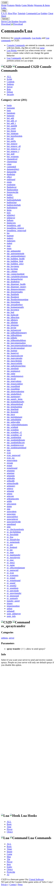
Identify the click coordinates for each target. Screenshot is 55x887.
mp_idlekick (12, 320)
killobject (11, 215)
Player (9, 829)
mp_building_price (15, 264)
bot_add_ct (12, 120)
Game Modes (27, 5)
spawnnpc (11, 514)
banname (11, 108)
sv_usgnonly (12, 598)
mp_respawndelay (15, 384)
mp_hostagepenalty (15, 307)
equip (9, 182)
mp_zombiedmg (14, 437)
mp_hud (10, 312)
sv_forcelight (12, 534)
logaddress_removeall (16, 230)
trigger (10, 603)
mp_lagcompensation (16, 343)
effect (9, 177)
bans (9, 110)
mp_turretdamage (14, 417)
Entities (44, 13)
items (9, 210)
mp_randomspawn (15, 376)
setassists (11, 476)
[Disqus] (27, 701)
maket (9, 243)
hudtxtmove (12, 207)
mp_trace (11, 414)
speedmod (11, 524)
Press (20, 884)
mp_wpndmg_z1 (14, 432)
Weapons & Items (42, 5)
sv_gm (10, 544)
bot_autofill (12, 126)
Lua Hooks (12, 50)
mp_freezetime (13, 302)
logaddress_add (14, 225)
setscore (10, 496)
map (9, 246)
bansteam (11, 113)
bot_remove (12, 143)
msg (8, 450)
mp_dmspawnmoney (16, 289)
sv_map (10, 552)
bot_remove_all (14, 146)
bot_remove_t (13, 151)
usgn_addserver (14, 613)
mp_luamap (12, 350)
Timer (9, 849)
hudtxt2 (10, 197)
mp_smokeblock (14, 394)
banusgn (10, 115)
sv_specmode (13, 590)
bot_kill (10, 138)
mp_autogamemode (15, 253)
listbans (10, 220)
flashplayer (11, 187)
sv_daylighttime (14, 532)
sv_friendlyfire (13, 539)
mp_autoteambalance (16, 256)
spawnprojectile (14, 521)
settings (4, 638)
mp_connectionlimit (15, 274)
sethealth (11, 481)
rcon (9, 453)
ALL (9, 76)
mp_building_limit (15, 261)
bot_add (10, 118)
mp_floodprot (13, 297)
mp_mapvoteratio (14, 358)
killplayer (11, 218)
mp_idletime (12, 322)
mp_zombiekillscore (16, 442)
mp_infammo (13, 325)
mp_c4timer (12, 271)
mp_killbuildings (14, 335)
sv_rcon (10, 573)
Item (9, 864)
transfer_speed (13, 601)
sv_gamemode (13, 542)
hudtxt (9, 195)
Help (4, 11)
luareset (10, 235)
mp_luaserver (13, 353)
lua (8, 233)
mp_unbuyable (13, 422)
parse (42, 48)
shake (9, 506)
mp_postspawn (13, 371)
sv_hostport (12, 547)
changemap (12, 161)
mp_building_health (16, 258)
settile (9, 501)
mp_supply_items (14, 399)
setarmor (10, 473)
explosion (11, 184)
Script (9, 79)
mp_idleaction (13, 317)
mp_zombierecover (15, 445)
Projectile (11, 872)
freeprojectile (12, 192)
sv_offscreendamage (16, 567)
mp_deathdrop (13, 281)
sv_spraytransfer (14, 593)
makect (10, 238)
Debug (10, 92)
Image (9, 851)
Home (4, 5)
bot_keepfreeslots (14, 136)
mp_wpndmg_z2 (14, 435)
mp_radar (11, 373)
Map (9, 856)
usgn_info (11, 616)
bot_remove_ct (13, 149)
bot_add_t (11, 123)
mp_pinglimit (13, 368)
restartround (12, 468)
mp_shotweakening (15, 391)
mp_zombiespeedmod (16, 447)
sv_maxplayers (13, 557)
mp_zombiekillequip (16, 440)
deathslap (11, 174)
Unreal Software (36, 879)
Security (22, 21)
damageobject (13, 169)
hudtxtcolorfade (14, 205)
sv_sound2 (11, 585)
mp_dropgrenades (15, 292)
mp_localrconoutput (16, 348)
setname (10, 491)
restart (9, 465)
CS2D (4, 3)
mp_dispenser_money (16, 286)
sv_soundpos (12, 588)
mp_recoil (11, 378)
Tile (8, 859)
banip (9, 105)
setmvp (10, 488)
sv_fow (10, 537)
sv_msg (10, 560)
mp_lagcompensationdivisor (19, 345)
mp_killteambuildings (16, 340)
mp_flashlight (13, 294)
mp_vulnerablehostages (17, 424)
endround (11, 179)
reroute (10, 463)
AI (8, 874)
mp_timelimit (12, 409)
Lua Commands (14, 58)
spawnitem (11, 511)
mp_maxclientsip (14, 361)
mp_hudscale (12, 315)
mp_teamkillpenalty (15, 401)
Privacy (4, 884)
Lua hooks (36, 38)
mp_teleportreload (15, 404)
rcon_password (13, 455)
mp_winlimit (12, 427)
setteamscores (13, 498)
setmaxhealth (12, 483)
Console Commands (16, 45)
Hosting (14, 21)
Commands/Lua (33, 13)
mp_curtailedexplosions (17, 276)
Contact (12, 884)
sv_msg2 (11, 562)
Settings (10, 84)
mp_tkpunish (12, 412)
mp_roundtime (13, 389)
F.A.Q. (4, 13)
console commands (22, 38)
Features (11, 5)
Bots (9, 89)
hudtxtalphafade (14, 200)
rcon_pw (11, 458)
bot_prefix (11, 141)
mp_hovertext (13, 309)
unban (9, 608)
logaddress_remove (15, 228)
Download (6, 24)
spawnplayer (12, 519)
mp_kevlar (11, 327)
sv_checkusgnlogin (15, 529)
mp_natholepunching (16, 366)
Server (10, 87)
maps (9, 248)
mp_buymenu (13, 266)
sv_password (12, 570)
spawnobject (12, 516)
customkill (11, 166)
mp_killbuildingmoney (17, 332)
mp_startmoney (13, 396)
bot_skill (10, 154)
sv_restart (11, 578)
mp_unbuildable (14, 419)
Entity (9, 867)
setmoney (11, 486)
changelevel (12, 159)
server (11, 638)
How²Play (12, 13)
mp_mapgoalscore (15, 355)
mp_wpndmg (13, 430)
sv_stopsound (13, 596)
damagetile (11, 172)
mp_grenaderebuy (15, 304)
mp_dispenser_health (16, 284)
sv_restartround (13, 580)
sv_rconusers (12, 575)
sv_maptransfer (13, 555)
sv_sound (11, 583)
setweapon (11, 504)
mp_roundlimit (13, 386)
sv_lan (10, 550)
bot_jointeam (12, 133)
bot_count (11, 128)
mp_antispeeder (14, 251)
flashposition (12, 189)
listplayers (11, 223)
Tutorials (21, 13)
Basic (9, 824)
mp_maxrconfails (14, 363)
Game (9, 854)
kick (9, 212)
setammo (11, 470)
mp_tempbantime (14, 407)
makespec (11, 241)
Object (10, 832)
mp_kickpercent (14, 330)
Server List (6, 21)
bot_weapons (13, 156)
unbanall (10, 611)
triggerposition (13, 606)
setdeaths (11, 478)
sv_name (11, 565)
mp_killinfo (12, 338)
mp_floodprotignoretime (17, 299)
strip (9, 527)
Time (9, 827)
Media (18, 5)
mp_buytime (12, 269)
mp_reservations (14, 381)
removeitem (12, 460)
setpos (9, 493)
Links (3, 8)
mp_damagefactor (15, 279)
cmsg (9, 164)
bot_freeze (11, 131)
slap (8, 509)
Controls (10, 81)
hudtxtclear (12, 202)
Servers (5, 19)
